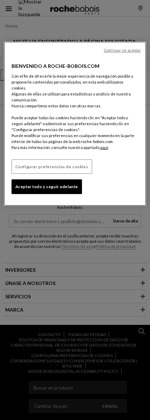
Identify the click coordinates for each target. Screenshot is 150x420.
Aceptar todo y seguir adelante (46, 186)
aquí (104, 147)
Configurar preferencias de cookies (51, 166)
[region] (75, 124)
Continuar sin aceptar (122, 50)
